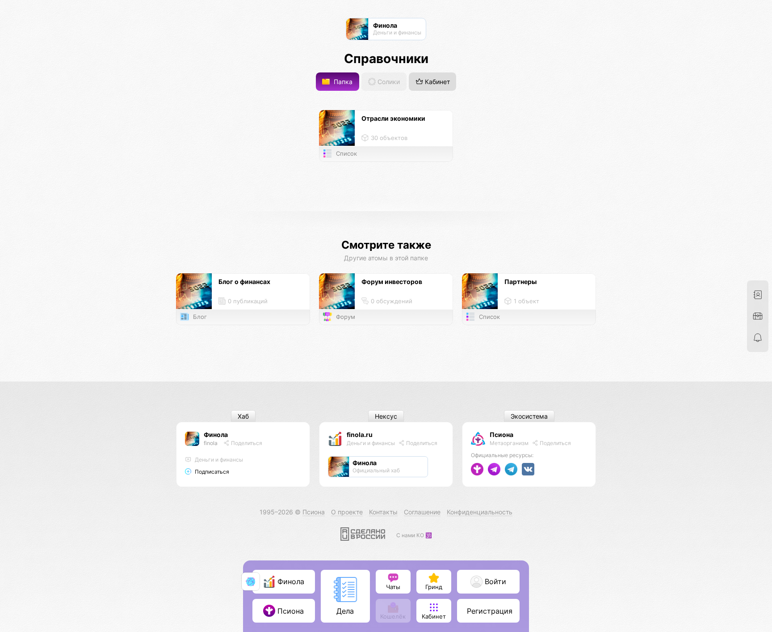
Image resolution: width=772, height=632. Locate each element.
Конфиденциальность (479, 512)
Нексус (386, 416)
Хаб (243, 416)
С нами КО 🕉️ (414, 535)
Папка (342, 81)
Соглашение (422, 512)
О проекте (347, 512)
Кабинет (436, 81)
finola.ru (360, 434)
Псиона (501, 434)
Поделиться (246, 443)
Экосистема (529, 416)
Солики (388, 81)
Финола (216, 434)
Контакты (383, 512)
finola (211, 443)
